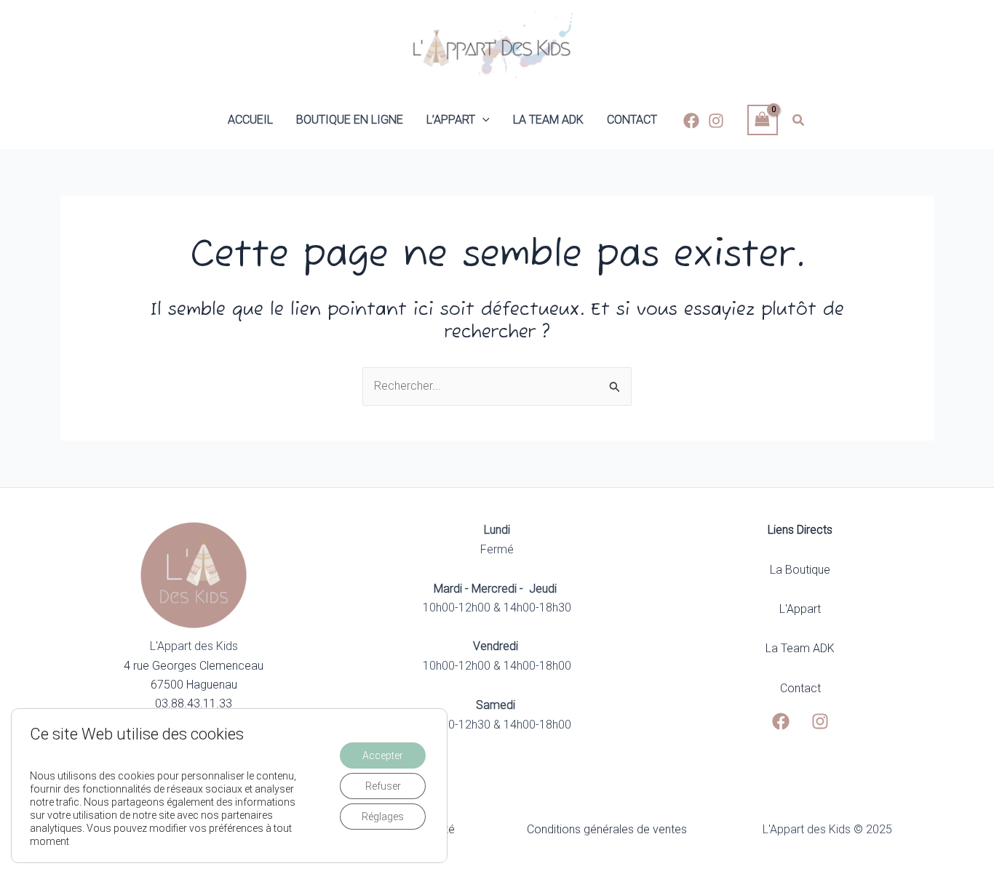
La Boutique (800, 570)
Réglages (383, 816)
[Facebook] (691, 121)
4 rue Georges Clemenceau (193, 666)
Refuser (383, 786)
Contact (800, 688)
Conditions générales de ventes (607, 829)
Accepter (382, 755)
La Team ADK (800, 648)
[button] (482, 120)
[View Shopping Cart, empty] (762, 120)
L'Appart (800, 609)
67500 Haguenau (194, 684)
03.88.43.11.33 (193, 703)
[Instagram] (716, 121)
